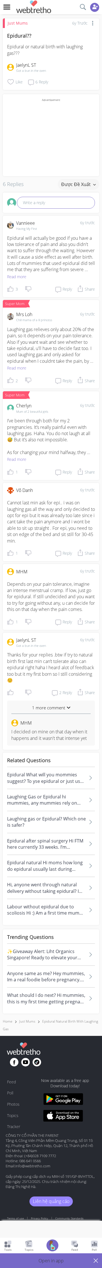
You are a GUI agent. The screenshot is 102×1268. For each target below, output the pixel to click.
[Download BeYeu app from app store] (63, 1116)
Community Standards (69, 1218)
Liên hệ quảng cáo (51, 1201)
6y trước (87, 222)
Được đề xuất (76, 184)
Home (7, 1021)
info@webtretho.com (32, 1165)
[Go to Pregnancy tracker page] (52, 1246)
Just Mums (18, 23)
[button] (51, 1261)
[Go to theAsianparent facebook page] (14, 1062)
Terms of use (15, 1218)
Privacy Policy (39, 1218)
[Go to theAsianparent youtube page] (25, 1062)
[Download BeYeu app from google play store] (63, 1100)
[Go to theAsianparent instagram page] (37, 1062)
